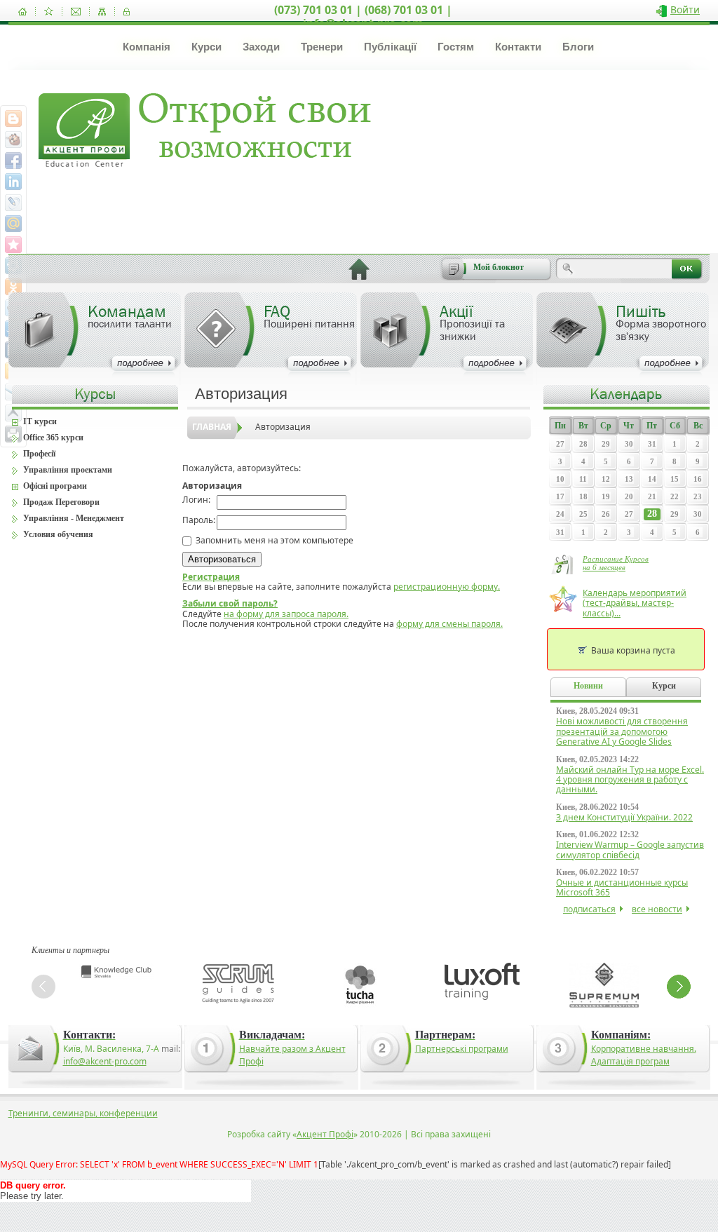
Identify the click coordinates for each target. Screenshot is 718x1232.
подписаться (589, 909)
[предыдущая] (43, 987)
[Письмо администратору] (76, 12)
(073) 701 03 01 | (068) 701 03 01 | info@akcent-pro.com (363, 16)
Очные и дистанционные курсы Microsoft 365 (622, 887)
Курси (206, 47)
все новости (657, 909)
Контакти (518, 47)
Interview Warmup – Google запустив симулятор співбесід (630, 849)
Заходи (261, 47)
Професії (39, 454)
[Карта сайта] (102, 12)
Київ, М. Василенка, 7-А (111, 1049)
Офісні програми (55, 486)
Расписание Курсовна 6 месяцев (616, 563)
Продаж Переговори (61, 502)
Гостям (456, 47)
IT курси (40, 421)
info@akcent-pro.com (105, 1061)
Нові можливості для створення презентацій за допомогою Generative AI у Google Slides (622, 731)
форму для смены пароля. (449, 624)
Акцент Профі (325, 1134)
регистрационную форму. (446, 587)
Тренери (322, 47)
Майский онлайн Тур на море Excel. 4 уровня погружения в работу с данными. (630, 780)
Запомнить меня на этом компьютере (273, 540)
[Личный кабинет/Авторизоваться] (126, 12)
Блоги (578, 47)
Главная (211, 427)
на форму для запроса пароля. (286, 614)
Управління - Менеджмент (73, 518)
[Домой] (22, 12)
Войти (685, 9)
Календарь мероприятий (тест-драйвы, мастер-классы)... (634, 603)
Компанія (146, 47)
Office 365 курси (53, 437)
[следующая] (679, 987)
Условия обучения (58, 534)
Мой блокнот (498, 267)
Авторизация (283, 427)
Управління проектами (67, 470)
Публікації (390, 47)
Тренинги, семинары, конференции (83, 1113)
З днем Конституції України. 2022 (624, 817)
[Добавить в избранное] (48, 12)
